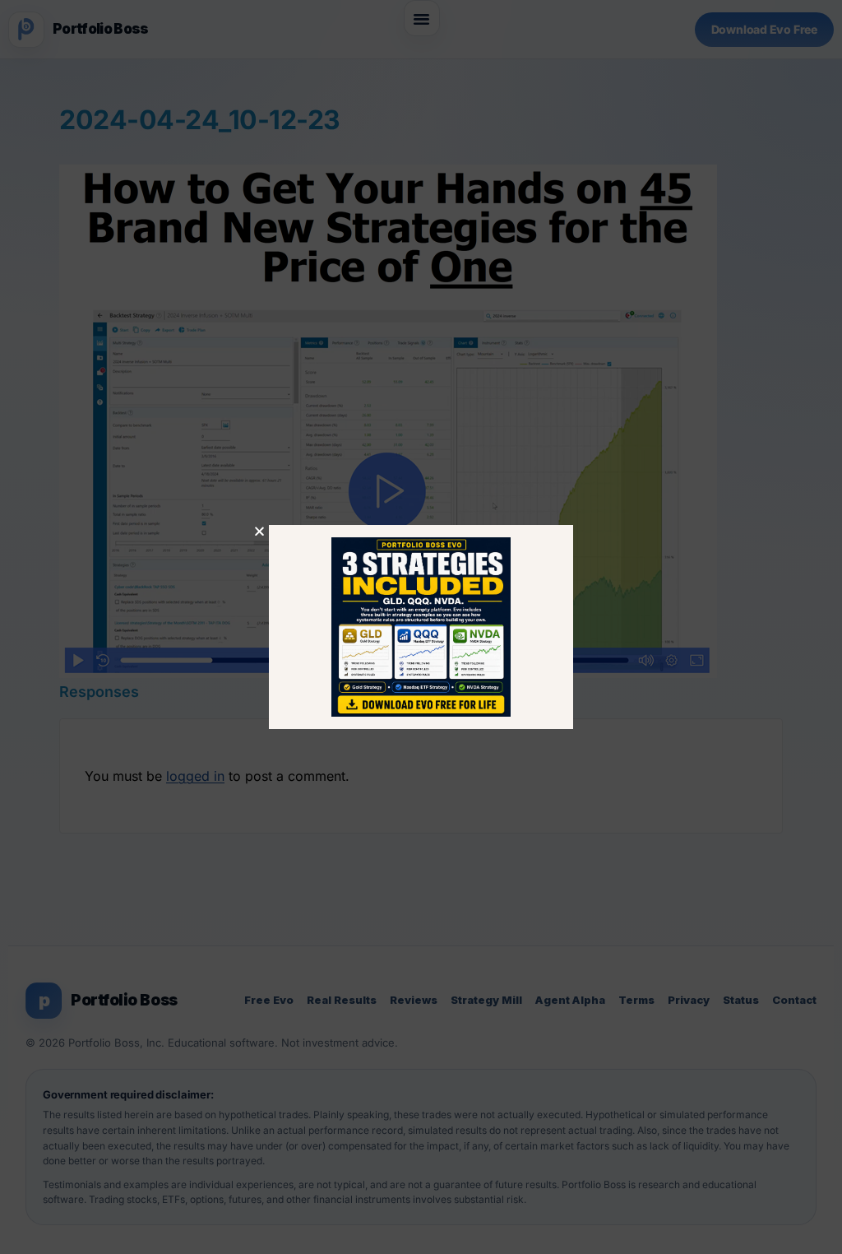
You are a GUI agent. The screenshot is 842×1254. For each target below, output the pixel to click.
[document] (421, 627)
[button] (259, 531)
